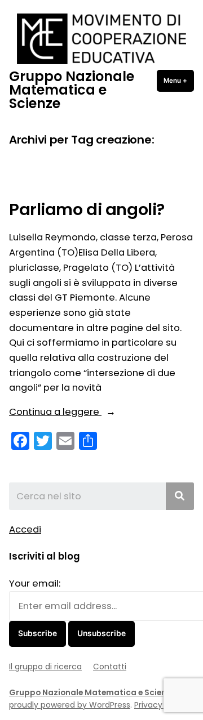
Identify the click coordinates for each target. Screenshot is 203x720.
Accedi (25, 529)
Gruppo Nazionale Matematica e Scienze (71, 90)
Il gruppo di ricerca (45, 666)
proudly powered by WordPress (69, 704)
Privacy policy (161, 704)
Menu (179, 80)
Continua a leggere (77, 412)
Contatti (109, 666)
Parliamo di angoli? (87, 209)
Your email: (34, 583)
